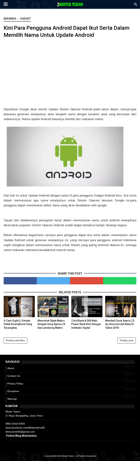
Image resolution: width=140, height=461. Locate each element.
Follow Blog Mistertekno (21, 435)
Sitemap (12, 398)
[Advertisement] (70, 72)
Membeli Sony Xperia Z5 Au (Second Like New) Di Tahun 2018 (119, 324)
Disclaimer (13, 391)
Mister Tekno (68, 456)
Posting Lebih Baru (15, 340)
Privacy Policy (15, 383)
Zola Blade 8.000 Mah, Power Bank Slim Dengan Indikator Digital (86, 324)
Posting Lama (126, 340)
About (10, 368)
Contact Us (13, 375)
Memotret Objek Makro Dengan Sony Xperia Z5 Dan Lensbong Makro (51, 324)
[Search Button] (135, 5)
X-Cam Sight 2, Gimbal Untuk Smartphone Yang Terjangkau (18, 324)
